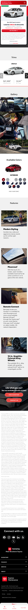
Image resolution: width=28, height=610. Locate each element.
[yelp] (23, 537)
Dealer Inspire (21, 587)
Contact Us (14, 400)
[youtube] (14, 537)
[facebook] (4, 537)
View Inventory (14, 395)
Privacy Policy (4, 590)
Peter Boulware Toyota (13, 586)
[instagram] (9, 537)
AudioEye (9, 594)
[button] (26, 75)
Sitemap (3, 594)
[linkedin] (18, 537)
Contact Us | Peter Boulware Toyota (16, 590)
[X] (14, 541)
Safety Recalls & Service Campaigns (9, 597)
